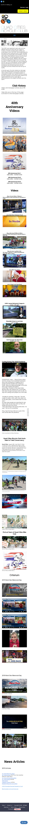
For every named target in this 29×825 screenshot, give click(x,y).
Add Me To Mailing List (6, 4)
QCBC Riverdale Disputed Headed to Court (12, 786)
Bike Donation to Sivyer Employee (10, 789)
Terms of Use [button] (14, 807)
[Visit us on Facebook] (1, 1)
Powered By (11, 809)
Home (2, 38)
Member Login (24, 7)
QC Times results (6, 779)
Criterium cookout (6, 782)
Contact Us (9, 805)
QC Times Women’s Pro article (9, 778)
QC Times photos (6, 775)
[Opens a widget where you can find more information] (24, 822)
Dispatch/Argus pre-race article (9, 783)
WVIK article (5, 781)
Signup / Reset (23, 11)
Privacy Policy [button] (22, 807)
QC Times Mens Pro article (8, 773)
